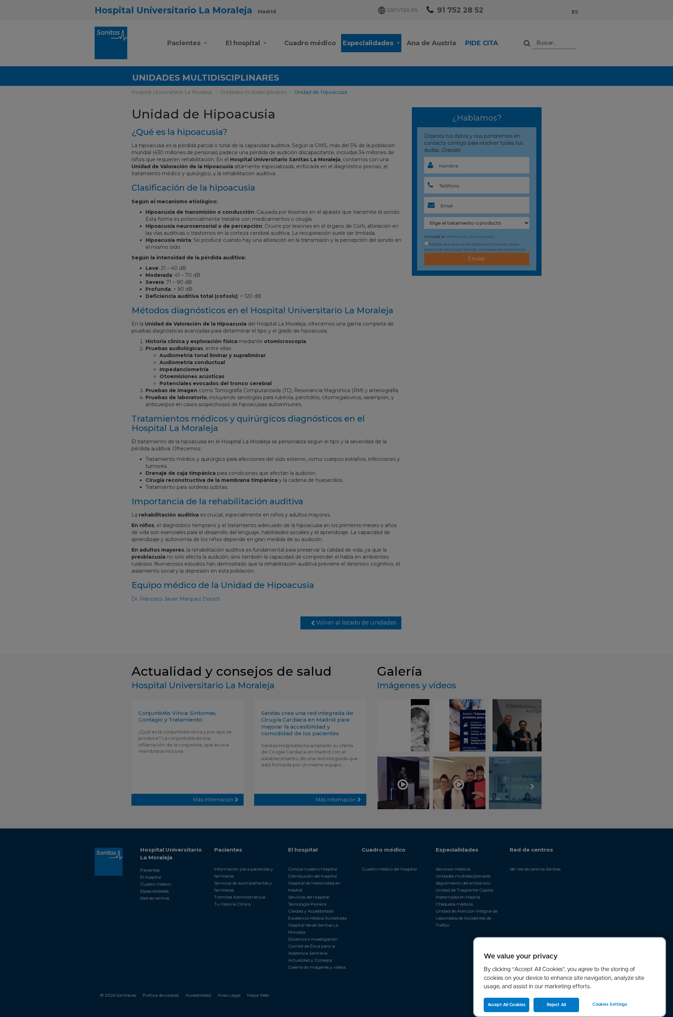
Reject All (556, 1005)
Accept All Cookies (506, 1005)
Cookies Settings (609, 1004)
